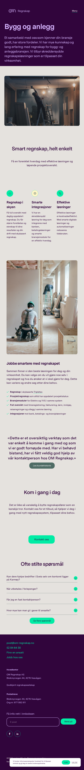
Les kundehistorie (42, 465)
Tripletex (37, 392)
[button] (42, 578)
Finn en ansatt (15, 652)
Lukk (66, 762)
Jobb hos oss (15, 657)
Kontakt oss (41, 539)
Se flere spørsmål (42, 620)
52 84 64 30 (14, 647)
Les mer (74, 762)
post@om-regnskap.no (20, 642)
